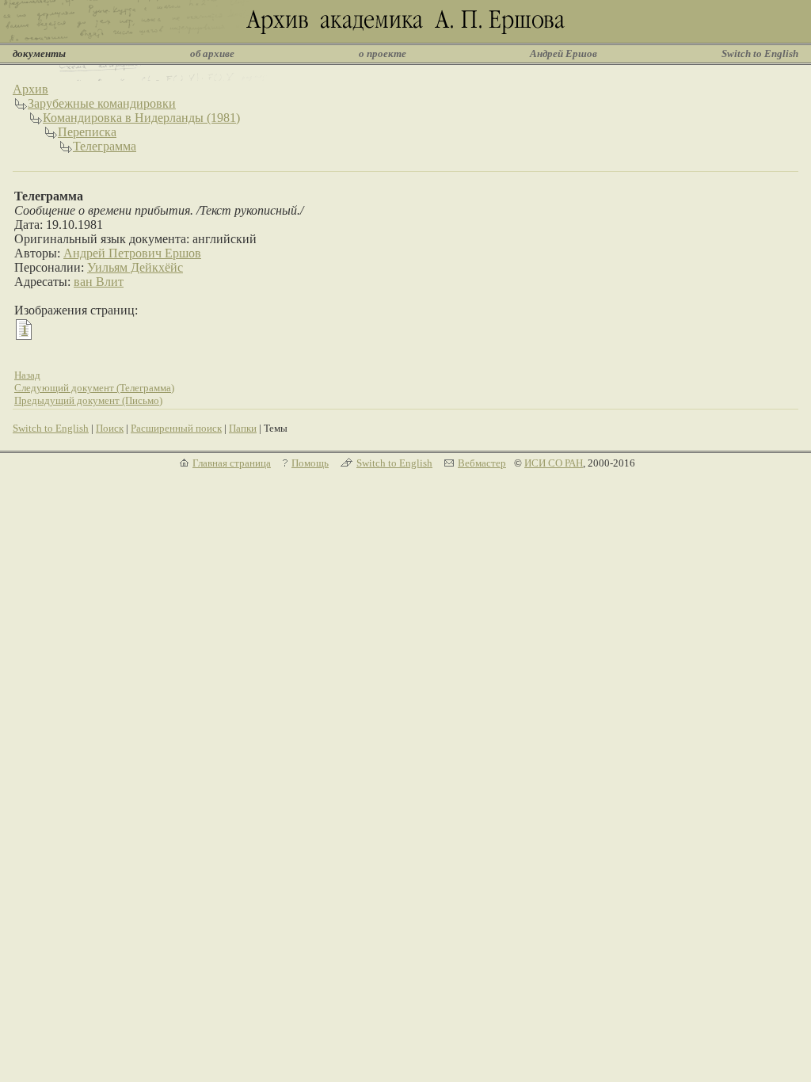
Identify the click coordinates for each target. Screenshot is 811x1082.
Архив (30, 89)
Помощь (310, 463)
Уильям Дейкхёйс (135, 267)
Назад (27, 375)
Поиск (110, 428)
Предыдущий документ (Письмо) (88, 400)
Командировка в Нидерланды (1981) (141, 117)
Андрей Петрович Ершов (132, 253)
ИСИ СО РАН (553, 463)
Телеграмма (104, 146)
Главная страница (231, 463)
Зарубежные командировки (102, 103)
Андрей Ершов (563, 53)
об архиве (212, 53)
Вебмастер (482, 463)
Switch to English (760, 53)
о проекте (382, 53)
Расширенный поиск (176, 428)
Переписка (87, 132)
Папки (243, 428)
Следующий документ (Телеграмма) (94, 388)
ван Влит (99, 281)
